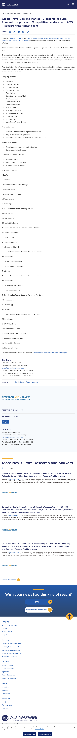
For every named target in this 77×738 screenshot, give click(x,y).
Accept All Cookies (45, 734)
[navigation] (73, 4)
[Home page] (10, 4)
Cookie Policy (39, 729)
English (5, 422)
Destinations (19, 382)
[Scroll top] (69, 616)
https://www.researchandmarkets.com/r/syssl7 (51, 353)
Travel (28, 382)
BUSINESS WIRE (16, 38)
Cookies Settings (29, 734)
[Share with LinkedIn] (10, 31)
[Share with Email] (23, 31)
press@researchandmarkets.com (13, 368)
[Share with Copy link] (27, 31)
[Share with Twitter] (14, 31)
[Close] (74, 727)
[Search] (68, 4)
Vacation (35, 382)
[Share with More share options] (32, 31)
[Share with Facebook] (18, 31)
